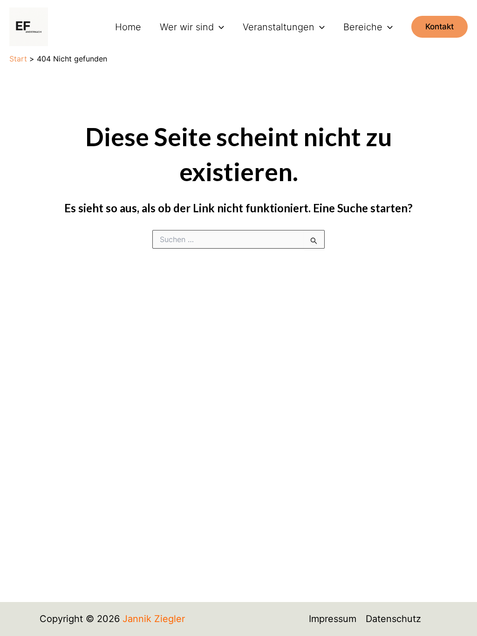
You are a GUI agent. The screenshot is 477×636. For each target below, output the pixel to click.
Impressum (332, 618)
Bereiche (362, 27)
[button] (219, 27)
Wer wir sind (187, 27)
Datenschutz (393, 618)
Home (128, 27)
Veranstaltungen (278, 27)
